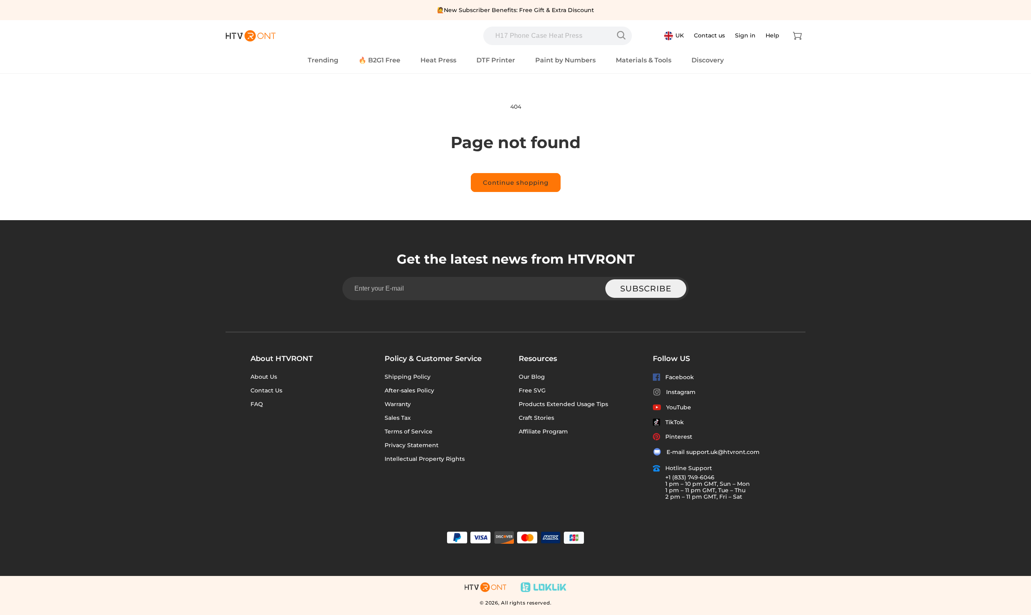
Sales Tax (398, 418)
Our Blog (532, 377)
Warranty (398, 404)
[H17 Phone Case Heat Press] (623, 35)
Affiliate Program (543, 431)
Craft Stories (536, 418)
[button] (797, 36)
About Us (264, 377)
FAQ (257, 404)
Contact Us (266, 390)
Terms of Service (409, 431)
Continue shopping (516, 182)
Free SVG (532, 390)
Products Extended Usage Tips (563, 404)
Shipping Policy (408, 377)
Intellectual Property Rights (425, 459)
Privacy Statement (412, 445)
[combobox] (557, 36)
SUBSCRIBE (645, 288)
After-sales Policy (409, 390)
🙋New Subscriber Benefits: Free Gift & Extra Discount (515, 10)
